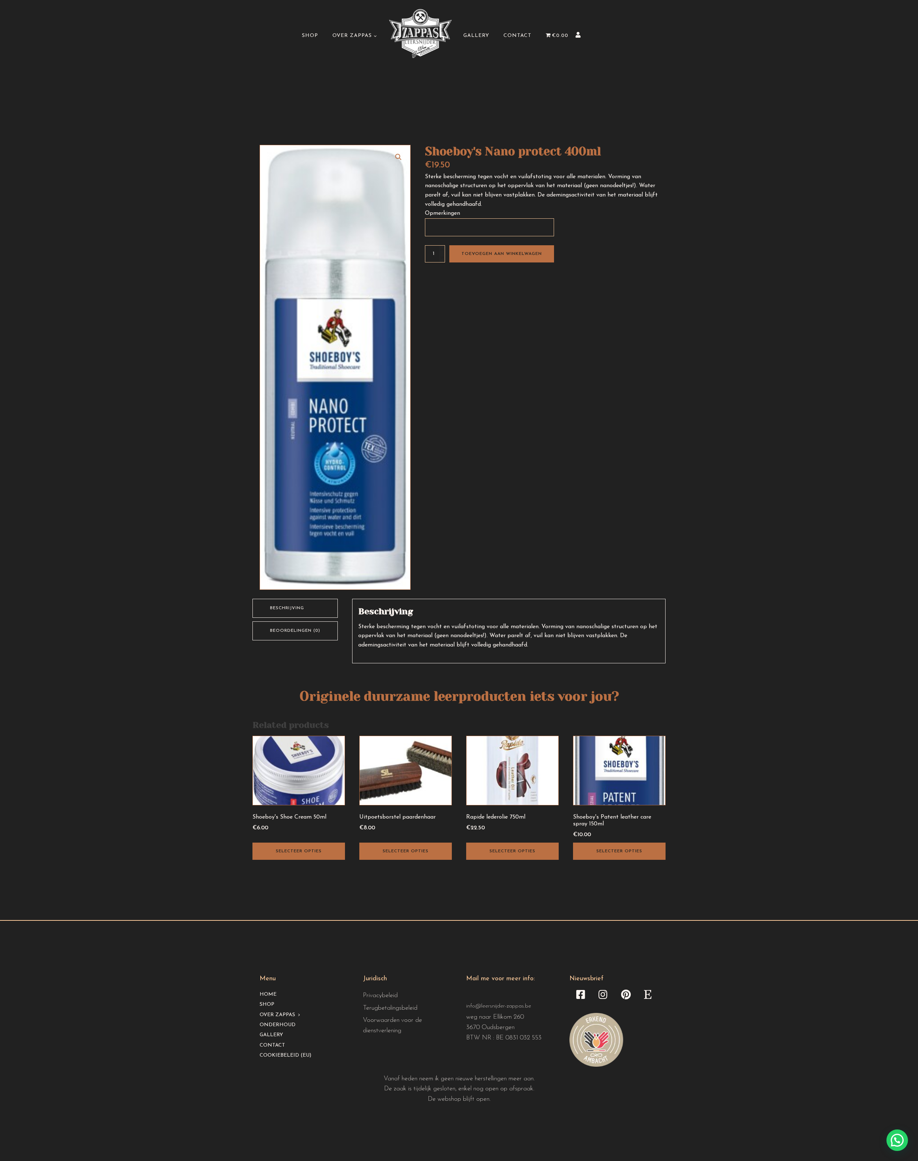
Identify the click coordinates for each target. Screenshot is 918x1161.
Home (268, 994)
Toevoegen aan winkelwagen (502, 254)
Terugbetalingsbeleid (390, 1008)
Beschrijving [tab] (287, 608)
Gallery (476, 35)
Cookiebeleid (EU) (285, 1055)
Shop (310, 35)
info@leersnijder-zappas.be (498, 1006)
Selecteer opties (299, 851)
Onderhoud (277, 1025)
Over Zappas (352, 35)
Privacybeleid (380, 995)
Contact (517, 35)
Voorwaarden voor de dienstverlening (392, 1025)
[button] (398, 157)
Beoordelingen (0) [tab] (295, 631)
